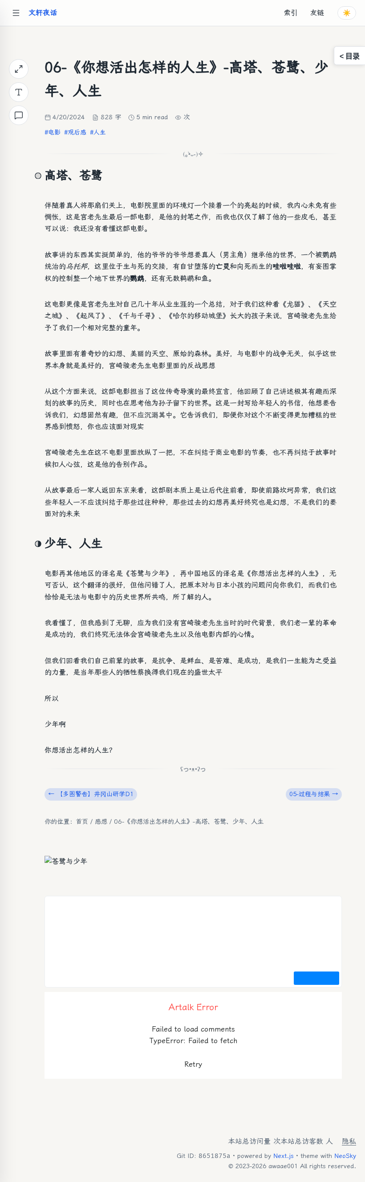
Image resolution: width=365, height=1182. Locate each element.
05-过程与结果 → (313, 793)
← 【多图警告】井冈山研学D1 (91, 793)
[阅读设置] (18, 92)
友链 (317, 12)
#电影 (53, 132)
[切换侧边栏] (16, 13)
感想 (101, 822)
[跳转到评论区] (18, 115)
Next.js (283, 1155)
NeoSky (345, 1155)
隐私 (349, 1141)
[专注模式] (18, 69)
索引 (291, 12)
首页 (82, 822)
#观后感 (75, 132)
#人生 (98, 132)
